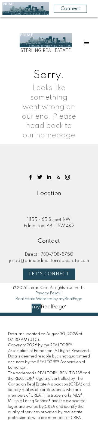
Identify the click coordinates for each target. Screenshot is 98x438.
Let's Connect (49, 274)
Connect (70, 8)
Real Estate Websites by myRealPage (49, 299)
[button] (30, 177)
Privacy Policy (47, 293)
